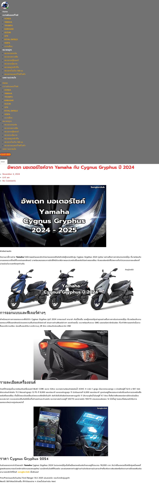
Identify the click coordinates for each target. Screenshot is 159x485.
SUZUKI (7, 32)
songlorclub (24, 472)
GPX (6, 36)
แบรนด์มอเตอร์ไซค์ (10, 15)
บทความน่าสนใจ (9, 78)
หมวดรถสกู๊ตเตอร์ (11, 60)
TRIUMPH (8, 25)
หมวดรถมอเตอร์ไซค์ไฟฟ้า (15, 74)
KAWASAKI (9, 29)
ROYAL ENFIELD (11, 39)
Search (3, 157)
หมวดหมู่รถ (7, 50)
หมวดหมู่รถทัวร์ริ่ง (11, 67)
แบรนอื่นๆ (8, 46)
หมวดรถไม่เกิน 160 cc (13, 71)
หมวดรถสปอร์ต (10, 53)
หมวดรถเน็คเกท (10, 64)
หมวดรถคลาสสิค (11, 57)
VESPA (7, 43)
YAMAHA (8, 22)
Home (5, 12)
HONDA (7, 18)
